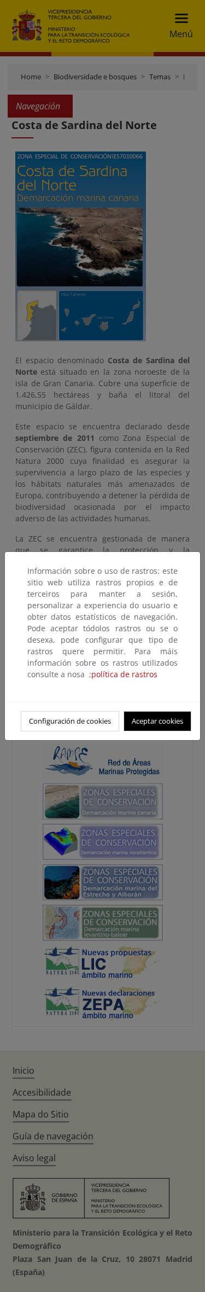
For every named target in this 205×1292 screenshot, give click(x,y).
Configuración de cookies (70, 721)
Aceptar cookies (157, 721)
